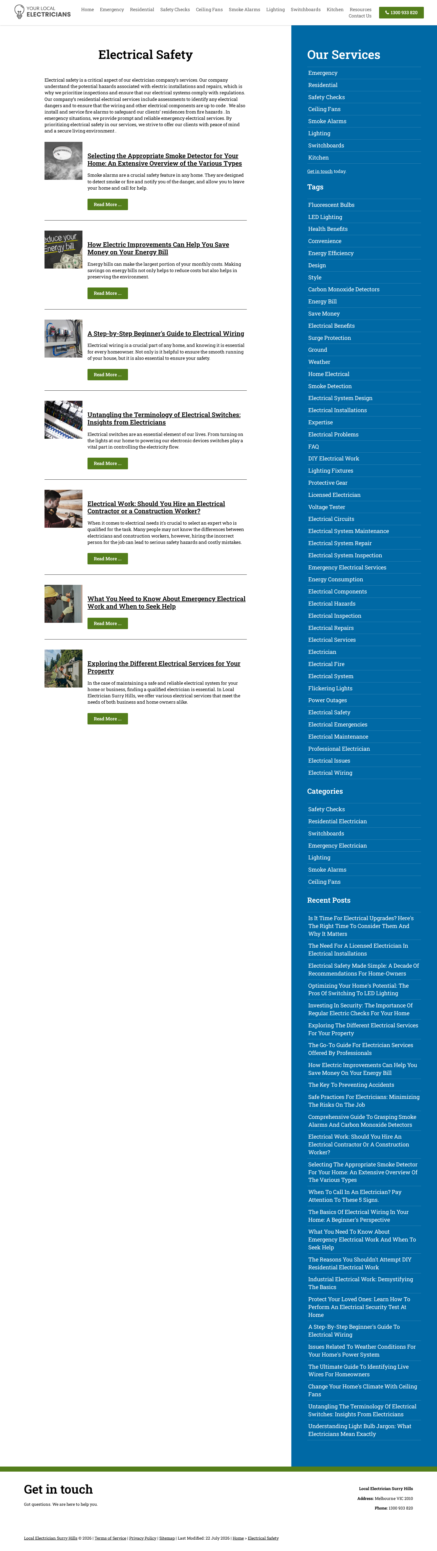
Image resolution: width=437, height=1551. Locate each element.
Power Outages (327, 700)
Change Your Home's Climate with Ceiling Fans (362, 1390)
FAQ (313, 446)
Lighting (275, 9)
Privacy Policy (142, 1538)
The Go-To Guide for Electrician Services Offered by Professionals (360, 1048)
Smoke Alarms (244, 9)
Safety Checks (175, 9)
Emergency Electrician (337, 845)
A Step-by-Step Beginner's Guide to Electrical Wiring (166, 333)
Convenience (324, 241)
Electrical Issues (329, 760)
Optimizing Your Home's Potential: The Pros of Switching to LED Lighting (358, 989)
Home (87, 9)
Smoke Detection (330, 386)
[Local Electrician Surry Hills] (42, 18)
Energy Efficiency (331, 253)
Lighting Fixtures (330, 470)
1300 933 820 (404, 12)
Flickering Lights (330, 688)
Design (317, 265)
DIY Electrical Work (333, 458)
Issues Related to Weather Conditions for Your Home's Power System (362, 1350)
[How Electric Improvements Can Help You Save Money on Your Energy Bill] (63, 267)
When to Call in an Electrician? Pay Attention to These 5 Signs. (355, 1195)
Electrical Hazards (332, 603)
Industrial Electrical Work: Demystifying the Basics (360, 1283)
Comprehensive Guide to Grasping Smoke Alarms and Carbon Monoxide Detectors (362, 1120)
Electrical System (331, 676)
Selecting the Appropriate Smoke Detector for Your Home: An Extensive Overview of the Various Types (165, 159)
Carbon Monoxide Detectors (344, 289)
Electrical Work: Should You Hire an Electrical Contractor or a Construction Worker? (156, 507)
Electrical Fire (326, 664)
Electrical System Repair (340, 543)
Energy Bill (322, 301)
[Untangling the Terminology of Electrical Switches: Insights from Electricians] (63, 437)
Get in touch (320, 171)
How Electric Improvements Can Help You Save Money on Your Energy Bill (158, 248)
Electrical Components (337, 591)
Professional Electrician (339, 748)
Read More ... (108, 204)
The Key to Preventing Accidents (351, 1084)
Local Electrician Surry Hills (50, 1538)
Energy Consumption (335, 579)
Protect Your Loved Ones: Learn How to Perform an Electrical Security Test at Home (359, 1306)
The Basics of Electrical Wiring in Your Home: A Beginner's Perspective (358, 1215)
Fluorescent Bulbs (331, 204)
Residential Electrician (337, 821)
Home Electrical (328, 374)
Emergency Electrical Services (347, 567)
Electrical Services (332, 639)
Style (314, 277)
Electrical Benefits (331, 325)
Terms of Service (110, 1538)
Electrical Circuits (331, 518)
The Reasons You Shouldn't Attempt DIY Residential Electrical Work (360, 1263)
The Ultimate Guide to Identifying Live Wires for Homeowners (358, 1370)
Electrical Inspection (334, 615)
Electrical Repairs (331, 627)
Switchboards (306, 9)
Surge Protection (329, 337)
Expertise (320, 422)
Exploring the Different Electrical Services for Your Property (164, 667)
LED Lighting (325, 216)
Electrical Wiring (330, 772)
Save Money (324, 313)
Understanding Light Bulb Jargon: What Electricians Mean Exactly (359, 1429)
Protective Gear (327, 482)
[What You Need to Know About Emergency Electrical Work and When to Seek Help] (63, 621)
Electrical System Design (340, 398)
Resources (361, 9)
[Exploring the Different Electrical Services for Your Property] (63, 686)
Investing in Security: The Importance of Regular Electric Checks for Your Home (360, 1009)
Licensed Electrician (334, 494)
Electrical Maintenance (338, 736)
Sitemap (167, 1538)
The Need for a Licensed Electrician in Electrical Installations (358, 949)
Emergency (112, 9)
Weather (319, 361)
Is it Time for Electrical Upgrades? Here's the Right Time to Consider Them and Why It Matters (361, 925)
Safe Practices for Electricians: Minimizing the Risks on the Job (364, 1100)
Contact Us (360, 16)
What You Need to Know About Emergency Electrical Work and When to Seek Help (167, 602)
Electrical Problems (333, 434)
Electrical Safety (329, 712)
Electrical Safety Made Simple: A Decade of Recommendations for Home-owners (363, 969)
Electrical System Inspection (345, 555)
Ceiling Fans (209, 9)
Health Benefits (328, 228)
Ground (317, 349)
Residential (142, 9)
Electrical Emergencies (337, 724)
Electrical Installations (337, 410)
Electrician (322, 651)
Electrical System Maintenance (348, 531)
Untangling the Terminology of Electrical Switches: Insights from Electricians (164, 418)
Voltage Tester (326, 507)
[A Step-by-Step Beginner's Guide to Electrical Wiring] (63, 356)
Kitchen (335, 9)
